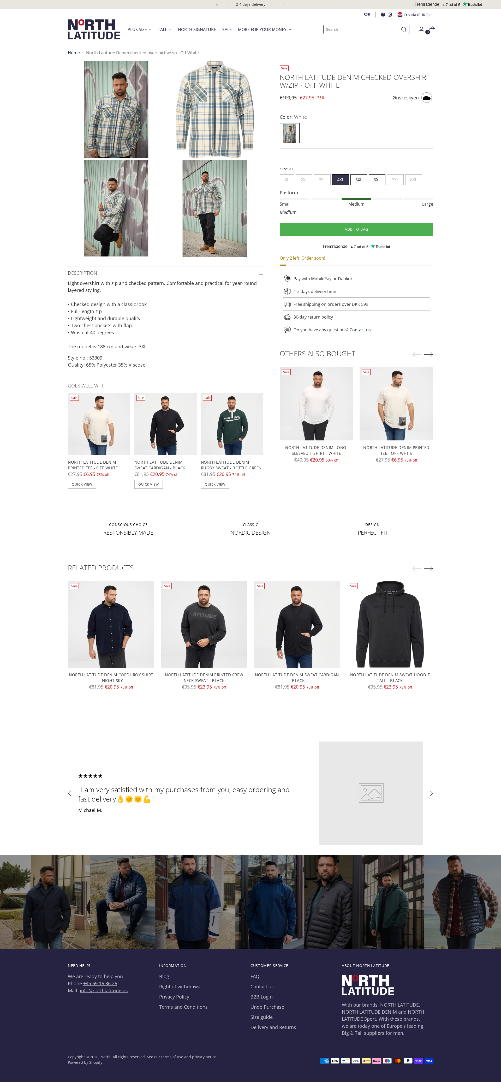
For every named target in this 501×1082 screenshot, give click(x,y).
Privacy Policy (174, 997)
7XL (395, 179)
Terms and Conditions (183, 1007)
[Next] (284, 4)
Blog (164, 976)
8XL (413, 179)
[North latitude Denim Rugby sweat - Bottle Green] (232, 424)
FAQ (254, 976)
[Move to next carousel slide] (431, 793)
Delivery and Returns (273, 1027)
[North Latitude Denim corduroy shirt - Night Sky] (111, 624)
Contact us (360, 330)
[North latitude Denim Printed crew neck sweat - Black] (204, 624)
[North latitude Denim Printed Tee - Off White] (99, 424)
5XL (358, 179)
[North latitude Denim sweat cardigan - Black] (165, 424)
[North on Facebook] (383, 14)
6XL (377, 179)
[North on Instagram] (389, 14)
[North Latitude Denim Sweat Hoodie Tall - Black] (390, 624)
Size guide (261, 1017)
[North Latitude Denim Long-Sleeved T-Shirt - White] (316, 404)
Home (74, 53)
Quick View (82, 484)
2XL (304, 179)
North (105, 1056)
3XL (322, 179)
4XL (340, 179)
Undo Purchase (267, 1007)
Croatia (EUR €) (417, 14)
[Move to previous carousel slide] (70, 793)
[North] (94, 29)
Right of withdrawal (180, 986)
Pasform (289, 193)
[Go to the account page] (419, 29)
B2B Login (261, 997)
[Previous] (217, 4)
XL (287, 179)
